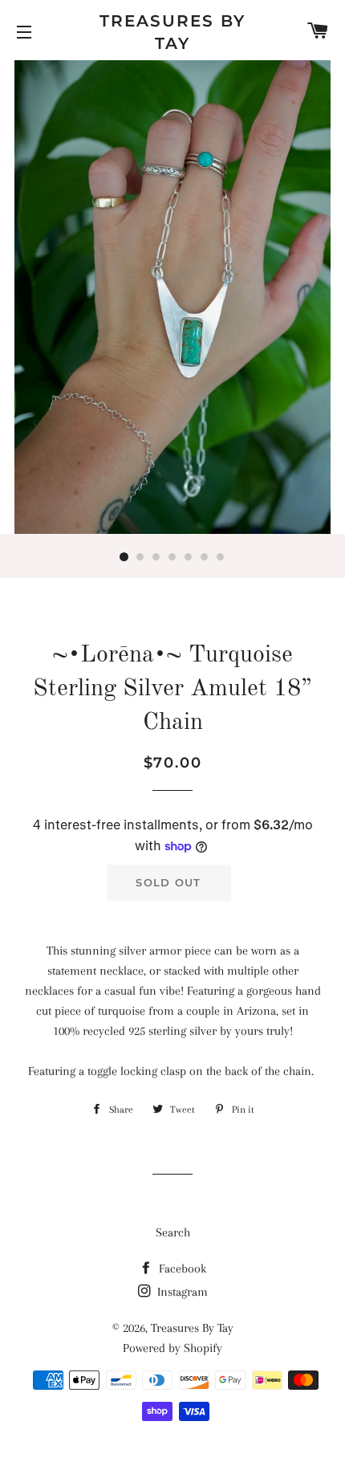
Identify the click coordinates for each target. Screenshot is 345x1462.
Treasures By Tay (172, 32)
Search (173, 1232)
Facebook (181, 1268)
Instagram (181, 1292)
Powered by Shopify (172, 1348)
